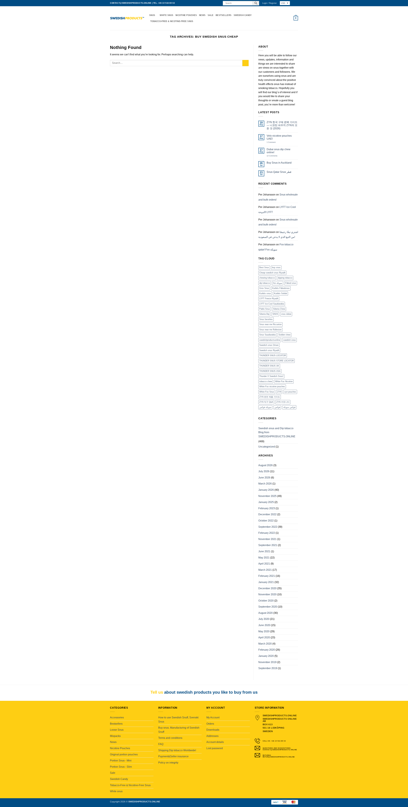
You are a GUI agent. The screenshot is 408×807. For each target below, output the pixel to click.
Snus (152, 15)
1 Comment (274, 142)
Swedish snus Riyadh (269, 350)
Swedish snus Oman (268, 345)
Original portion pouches (124, 754)
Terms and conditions (170, 738)
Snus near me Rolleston (270, 329)
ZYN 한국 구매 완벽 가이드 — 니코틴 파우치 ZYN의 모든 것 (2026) (282, 125)
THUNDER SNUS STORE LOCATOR (276, 360)
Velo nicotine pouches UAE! (279, 137)
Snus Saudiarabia (267, 335)
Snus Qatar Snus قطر (279, 172)
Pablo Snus (264, 309)
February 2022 (266, 533)
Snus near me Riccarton (270, 324)
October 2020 (266, 600)
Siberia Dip (264, 314)
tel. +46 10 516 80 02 (164, 3)
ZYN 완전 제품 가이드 (269, 397)
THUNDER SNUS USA (269, 371)
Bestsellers (223, 15)
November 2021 (267, 539)
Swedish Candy (243, 15)
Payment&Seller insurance (173, 756)
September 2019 (267, 668)
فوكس (277, 407)
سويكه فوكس (265, 407)
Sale (210, 15)
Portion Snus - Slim (121, 766)
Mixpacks (115, 736)
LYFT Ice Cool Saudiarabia (271, 304)
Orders (210, 723)
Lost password (214, 748)
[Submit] (245, 63)
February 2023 (266, 508)
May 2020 (264, 631)
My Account (212, 717)
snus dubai (286, 314)
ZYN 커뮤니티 (282, 402)
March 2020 (265, 643)
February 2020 (266, 649)
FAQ (160, 744)
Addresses (212, 736)
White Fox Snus (266, 392)
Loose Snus (117, 729)
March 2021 (265, 570)
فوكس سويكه (289, 407)
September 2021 (267, 545)
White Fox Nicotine (284, 381)
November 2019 (267, 662)
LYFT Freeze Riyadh (268, 298)
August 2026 (265, 465)
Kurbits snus (265, 293)
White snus (166, 15)
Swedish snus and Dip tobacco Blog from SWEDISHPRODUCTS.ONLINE (276, 432)
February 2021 (266, 576)
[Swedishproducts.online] (127, 18)
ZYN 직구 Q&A (266, 402)
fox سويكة (277, 283)
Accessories (117, 717)
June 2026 (264, 477)
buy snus (276, 267)
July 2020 (263, 619)
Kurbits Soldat (280, 293)
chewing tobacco (267, 278)
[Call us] (218, 3)
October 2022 (266, 520)
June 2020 (264, 625)
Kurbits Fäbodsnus (281, 288)
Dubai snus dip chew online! (278, 151)
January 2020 (266, 656)
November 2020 (267, 594)
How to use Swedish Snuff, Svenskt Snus (178, 719)
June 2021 (264, 551)
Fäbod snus (290, 283)
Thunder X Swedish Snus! (271, 376)
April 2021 (264, 563)
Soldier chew (284, 335)
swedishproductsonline (269, 340)
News (202, 15)
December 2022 (267, 514)
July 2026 (263, 471)
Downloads (212, 729)
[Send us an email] (215, 3)
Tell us (156, 692)
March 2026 (265, 483)
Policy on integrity (168, 762)
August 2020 (265, 613)
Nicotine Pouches (186, 15)
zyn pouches (290, 392)
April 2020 (264, 637)
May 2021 (264, 557)
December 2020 (267, 588)
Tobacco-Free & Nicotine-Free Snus (171, 21)
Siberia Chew (279, 309)
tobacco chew (265, 381)
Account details (215, 742)
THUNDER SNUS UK (269, 366)
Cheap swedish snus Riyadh (272, 272)
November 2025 (267, 496)
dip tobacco (264, 283)
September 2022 (267, 526)
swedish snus (289, 340)
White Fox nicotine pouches (272, 386)
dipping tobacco (285, 278)
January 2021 (266, 582)
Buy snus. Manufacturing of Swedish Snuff (178, 729)
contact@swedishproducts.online (130, 3)
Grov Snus (264, 288)
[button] (269, 3)
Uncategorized (266, 446)
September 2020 (267, 606)
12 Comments (274, 156)
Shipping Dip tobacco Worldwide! (177, 750)
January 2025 (266, 502)
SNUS (275, 314)
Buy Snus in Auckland (279, 162)
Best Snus (264, 267)
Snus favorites (266, 319)
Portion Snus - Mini (120, 760)
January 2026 (266, 489)
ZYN (279, 392)
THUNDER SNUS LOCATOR (272, 355)
